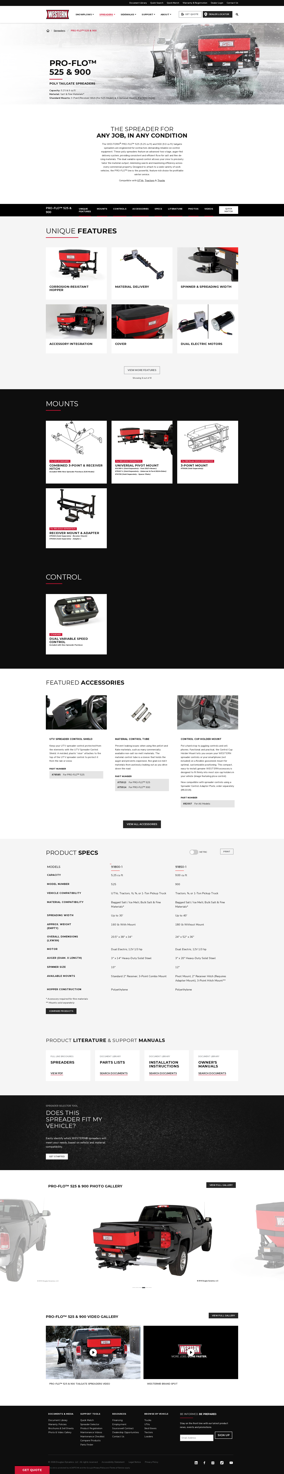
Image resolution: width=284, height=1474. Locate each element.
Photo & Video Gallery (59, 1432)
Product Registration (91, 1428)
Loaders (148, 1436)
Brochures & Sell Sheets (61, 1428)
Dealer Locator (218, 14)
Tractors (150, 180)
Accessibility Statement (113, 1462)
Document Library (138, 2)
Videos (208, 208)
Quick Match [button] (229, 210)
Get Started (57, 1156)
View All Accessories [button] (142, 824)
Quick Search (156, 2)
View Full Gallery (221, 1185)
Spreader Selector (89, 1424)
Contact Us (232, 2)
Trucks (161, 180)
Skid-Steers (150, 1428)
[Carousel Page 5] (146, 1287)
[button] (32, 1470)
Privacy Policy (151, 1462)
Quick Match (173, 2)
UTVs (140, 180)
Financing (117, 1420)
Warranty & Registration (195, 2)
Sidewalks (127, 14)
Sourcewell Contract (123, 1428)
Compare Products (61, 1011)
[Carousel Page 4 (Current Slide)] (143, 1287)
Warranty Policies (57, 1424)
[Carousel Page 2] (137, 1287)
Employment (119, 1424)
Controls (119, 208)
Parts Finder (86, 1444)
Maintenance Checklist (92, 1436)
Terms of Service (117, 1468)
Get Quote (192, 14)
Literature (175, 208)
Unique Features (85, 210)
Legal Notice (135, 1462)
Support (147, 14)
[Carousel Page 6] (150, 1287)
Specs (158, 208)
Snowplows (84, 14)
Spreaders (106, 14)
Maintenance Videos (91, 1432)
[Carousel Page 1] (133, 1287)
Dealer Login (217, 2)
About (165, 14)
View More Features (142, 370)
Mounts (102, 208)
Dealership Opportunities (125, 1432)
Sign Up (224, 1435)
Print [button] (226, 851)
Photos (193, 208)
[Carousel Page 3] (140, 1287)
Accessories (140, 208)
